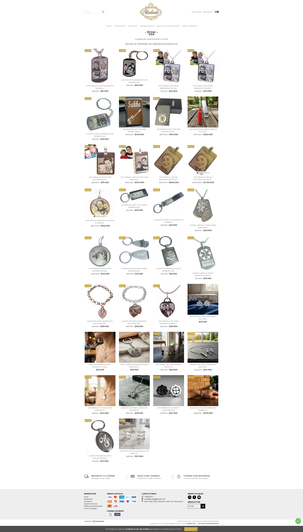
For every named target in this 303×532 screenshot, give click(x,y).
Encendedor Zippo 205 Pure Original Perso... (168, 130)
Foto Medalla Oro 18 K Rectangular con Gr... (168, 178)
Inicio (109, 26)
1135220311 (149, 497)
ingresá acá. (191, 523)
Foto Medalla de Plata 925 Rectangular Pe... (100, 178)
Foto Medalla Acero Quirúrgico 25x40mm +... (100, 87)
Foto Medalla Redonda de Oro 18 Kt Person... (100, 222)
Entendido (190, 529)
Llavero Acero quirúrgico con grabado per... (134, 81)
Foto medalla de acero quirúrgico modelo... (169, 322)
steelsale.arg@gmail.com (155, 499)
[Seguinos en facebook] (194, 497)
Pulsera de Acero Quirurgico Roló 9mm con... (100, 322)
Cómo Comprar (189, 26)
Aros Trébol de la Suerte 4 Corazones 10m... (168, 409)
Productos (119, 26)
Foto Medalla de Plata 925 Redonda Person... (100, 270)
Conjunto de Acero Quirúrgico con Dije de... (134, 409)
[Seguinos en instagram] (189, 497)
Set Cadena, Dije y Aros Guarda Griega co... (169, 366)
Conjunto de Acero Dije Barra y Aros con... (202, 366)
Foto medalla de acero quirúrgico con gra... (169, 87)
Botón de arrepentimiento (208, 523)
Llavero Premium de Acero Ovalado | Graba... (100, 457)
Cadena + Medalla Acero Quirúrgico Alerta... (202, 274)
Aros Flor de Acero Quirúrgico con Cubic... (202, 318)
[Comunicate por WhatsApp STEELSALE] (298, 521)
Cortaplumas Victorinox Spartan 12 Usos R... (203, 130)
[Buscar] (103, 12)
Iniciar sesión (207, 12)
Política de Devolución (168, 26)
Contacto (132, 26)
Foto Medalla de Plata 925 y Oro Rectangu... (134, 178)
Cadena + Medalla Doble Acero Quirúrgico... (203, 226)
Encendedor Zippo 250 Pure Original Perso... (134, 130)
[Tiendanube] (94, 522)
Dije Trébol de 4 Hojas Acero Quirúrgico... (100, 409)
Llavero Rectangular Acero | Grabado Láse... (168, 270)
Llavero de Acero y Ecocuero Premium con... (134, 206)
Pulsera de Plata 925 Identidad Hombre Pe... (203, 409)
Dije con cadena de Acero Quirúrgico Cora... (100, 366)
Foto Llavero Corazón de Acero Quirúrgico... (134, 366)
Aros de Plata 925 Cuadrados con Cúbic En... (134, 452)
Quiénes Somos (147, 26)
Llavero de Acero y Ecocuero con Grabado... (168, 221)
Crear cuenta (196, 12)
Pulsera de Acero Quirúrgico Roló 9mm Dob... (134, 322)
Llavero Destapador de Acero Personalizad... (134, 270)
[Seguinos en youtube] (199, 497)
